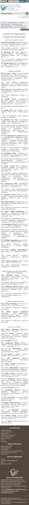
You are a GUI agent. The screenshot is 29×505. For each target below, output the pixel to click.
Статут (3, 459)
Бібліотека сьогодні (6, 432)
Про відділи (4, 441)
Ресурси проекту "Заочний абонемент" (11, 451)
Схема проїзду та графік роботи (9, 491)
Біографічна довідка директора (9, 460)
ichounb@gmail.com (10, 489)
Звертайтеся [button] (16, 1)
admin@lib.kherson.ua (21, 489)
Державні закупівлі (6, 463)
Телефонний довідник (7, 492)
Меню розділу (24, 29)
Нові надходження (6, 448)
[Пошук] (27, 13)
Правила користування (7, 436)
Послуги (3, 440)
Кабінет (22, 1)
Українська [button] (11, 1)
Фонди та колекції (6, 438)
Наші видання (5, 24)
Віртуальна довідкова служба (9, 452)
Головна (3, 22)
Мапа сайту (4, 454)
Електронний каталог (7, 446)
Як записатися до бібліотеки (8, 435)
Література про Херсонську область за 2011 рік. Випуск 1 (14, 26)
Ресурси (22, 22)
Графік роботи (5, 433)
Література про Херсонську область (11, 25)
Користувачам (13, 22)
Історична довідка (6, 430)
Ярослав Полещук (21, 502)
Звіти (2, 462)
